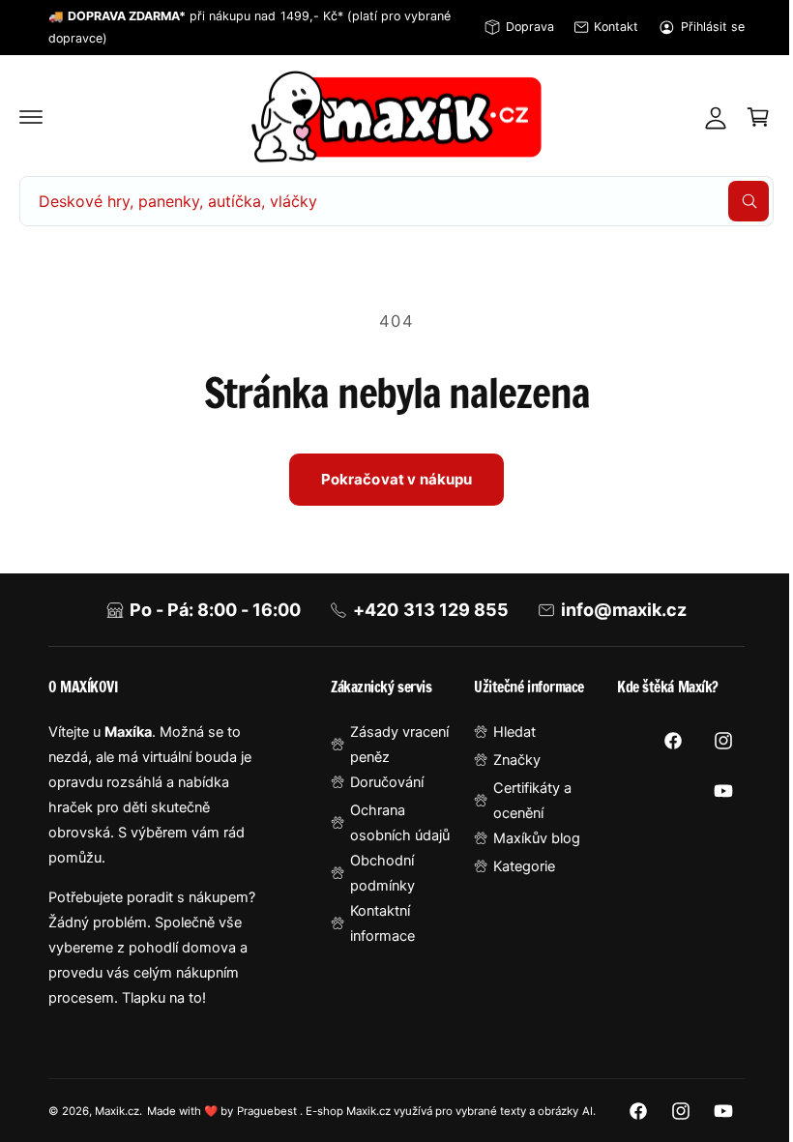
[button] (31, 117)
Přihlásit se (713, 26)
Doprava (529, 26)
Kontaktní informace (376, 923)
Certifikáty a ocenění (524, 800)
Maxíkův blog (528, 838)
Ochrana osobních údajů (394, 823)
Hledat (506, 732)
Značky (508, 760)
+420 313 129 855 (423, 610)
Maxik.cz (117, 1099)
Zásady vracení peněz (393, 744)
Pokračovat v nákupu (389, 479)
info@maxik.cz (616, 610)
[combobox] (389, 201)
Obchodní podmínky (376, 873)
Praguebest (268, 1099)
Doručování (381, 782)
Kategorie (515, 866)
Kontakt (616, 26)
